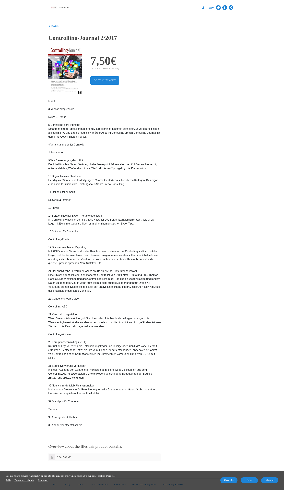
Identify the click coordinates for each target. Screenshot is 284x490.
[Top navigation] (204, 8)
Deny (249, 480)
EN (210, 7)
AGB (8, 480)
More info (111, 476)
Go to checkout (105, 80)
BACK (55, 26)
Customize (229, 480)
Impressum (43, 480)
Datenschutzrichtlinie (24, 480)
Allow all (269, 480)
